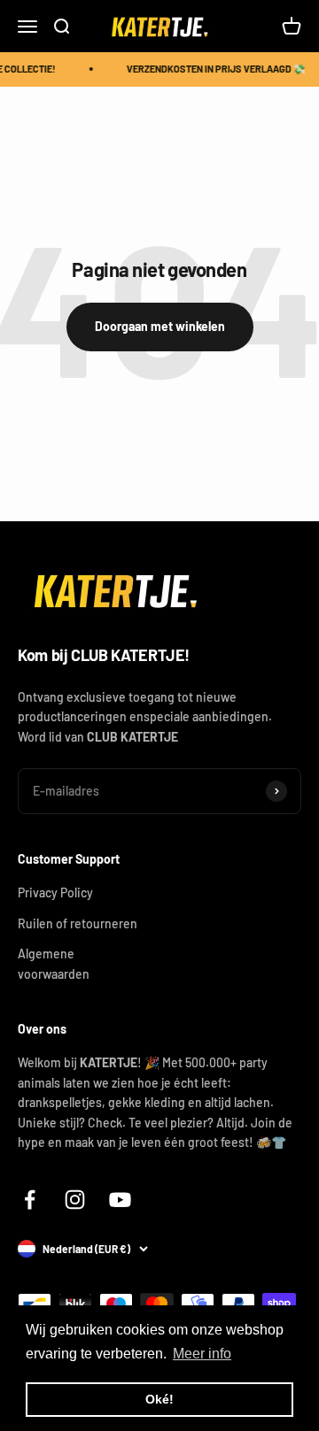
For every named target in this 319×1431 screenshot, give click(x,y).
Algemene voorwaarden (53, 963)
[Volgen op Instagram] (75, 1200)
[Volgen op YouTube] (120, 1200)
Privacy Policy (55, 892)
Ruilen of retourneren (77, 923)
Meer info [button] (202, 1353)
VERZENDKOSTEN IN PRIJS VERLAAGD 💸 (214, 68)
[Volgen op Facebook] (30, 1200)
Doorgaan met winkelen (160, 326)
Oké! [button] (159, 1399)
